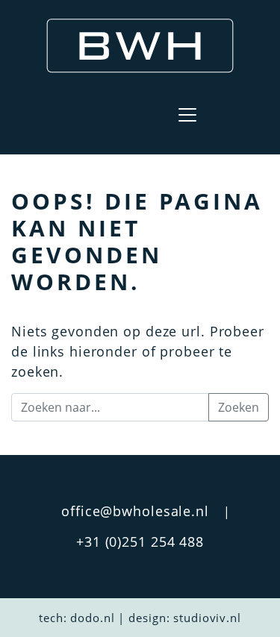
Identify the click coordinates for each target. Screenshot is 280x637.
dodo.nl (92, 617)
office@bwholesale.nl (135, 511)
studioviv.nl (207, 617)
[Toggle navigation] (187, 115)
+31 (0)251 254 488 (140, 541)
